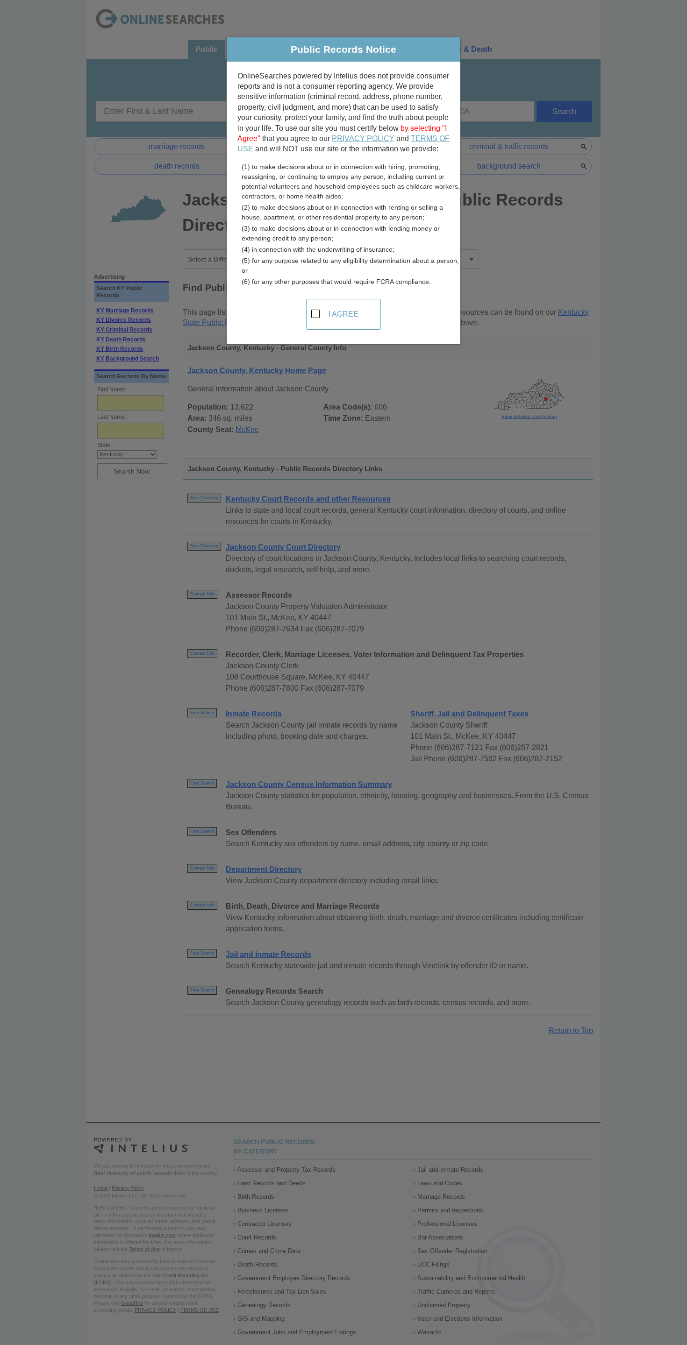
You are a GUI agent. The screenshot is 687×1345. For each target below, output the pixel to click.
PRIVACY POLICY (363, 138)
